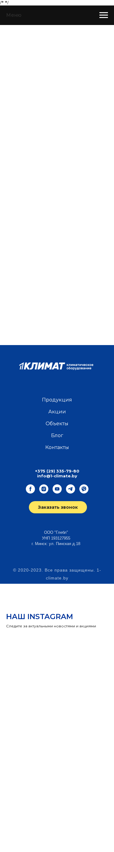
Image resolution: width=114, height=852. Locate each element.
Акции (57, 412)
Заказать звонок (58, 507)
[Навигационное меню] (103, 15)
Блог (57, 435)
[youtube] (57, 489)
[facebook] (30, 489)
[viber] (83, 489)
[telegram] (70, 489)
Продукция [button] (57, 400)
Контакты (57, 447)
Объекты (57, 423)
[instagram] (43, 489)
